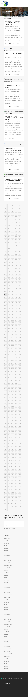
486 (9, 483)
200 (5, 320)
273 (16, 360)
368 (16, 415)
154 (20, 291)
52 (12, 234)
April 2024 (6, 607)
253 (16, 349)
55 (5, 237)
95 (5, 260)
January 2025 (7, 585)
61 (8, 240)
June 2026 (6, 543)
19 (19, 214)
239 (20, 340)
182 (12, 308)
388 (16, 426)
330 (5, 394)
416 (9, 443)
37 (12, 225)
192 (12, 314)
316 (9, 386)
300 (5, 377)
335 (5, 397)
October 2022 (7, 651)
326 (9, 392)
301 (9, 377)
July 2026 (6, 540)
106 (9, 265)
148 (16, 288)
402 (12, 435)
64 (19, 240)
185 (5, 311)
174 (20, 303)
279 (20, 363)
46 (9, 231)
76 (9, 248)
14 (19, 211)
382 (12, 423)
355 (5, 409)
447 (12, 460)
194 (20, 314)
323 (16, 389)
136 (9, 283)
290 (5, 372)
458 (16, 466)
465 (5, 472)
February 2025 (7, 582)
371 (9, 417)
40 (5, 228)
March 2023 (6, 639)
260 (5, 354)
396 (9, 432)
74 (19, 245)
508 (16, 495)
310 (5, 383)
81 (8, 251)
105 (5, 265)
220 (5, 331)
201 (9, 320)
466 (9, 472)
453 (16, 463)
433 (16, 452)
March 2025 (6, 580)
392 (12, 429)
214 (20, 326)
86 (9, 254)
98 (16, 260)
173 (16, 303)
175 (5, 306)
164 (20, 297)
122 (12, 274)
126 (9, 277)
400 (5, 435)
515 (5, 501)
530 (5, 509)
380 (5, 423)
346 (9, 403)
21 (8, 217)
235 (5, 340)
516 (9, 501)
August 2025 (7, 568)
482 (12, 480)
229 (20, 334)
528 (16, 506)
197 (12, 317)
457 (12, 466)
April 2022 (6, 666)
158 (16, 294)
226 (9, 334)
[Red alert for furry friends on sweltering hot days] (14, 175)
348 (16, 403)
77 (12, 248)
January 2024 (7, 614)
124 (20, 274)
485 (5, 483)
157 (12, 294)
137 (12, 283)
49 (19, 231)
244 (19, 343)
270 (5, 360)
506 (9, 495)
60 (5, 240)
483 (16, 480)
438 (16, 455)
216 (9, 329)
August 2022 (7, 656)
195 (5, 317)
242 (12, 343)
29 (19, 220)
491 (9, 486)
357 (12, 409)
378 (16, 420)
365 (5, 415)
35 (5, 225)
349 (19, 403)
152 (12, 291)
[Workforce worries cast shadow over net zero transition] (14, 17)
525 (5, 506)
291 (9, 372)
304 (19, 377)
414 (20, 440)
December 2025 (7, 558)
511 (9, 498)
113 (16, 268)
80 (5, 251)
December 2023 (7, 617)
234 (19, 337)
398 (16, 432)
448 (16, 460)
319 (20, 386)
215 (5, 329)
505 (5, 495)
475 (5, 478)
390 (5, 429)
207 (12, 323)
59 (19, 237)
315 (5, 386)
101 (9, 263)
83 (16, 251)
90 (5, 257)
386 (9, 426)
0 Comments (15, 43)
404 (19, 435)
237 (12, 340)
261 (9, 354)
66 (9, 243)
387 (12, 426)
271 (9, 360)
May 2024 (6, 604)
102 (12, 263)
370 (5, 417)
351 (9, 406)
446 (9, 460)
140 (5, 286)
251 (9, 349)
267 (12, 357)
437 (12, 455)
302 (12, 377)
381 (9, 423)
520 (5, 503)
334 (19, 394)
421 (9, 446)
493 (16, 486)
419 (20, 443)
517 (12, 501)
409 (19, 437)
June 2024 (6, 602)
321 (9, 389)
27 (12, 220)
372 (12, 417)
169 (20, 300)
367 (12, 415)
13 (16, 211)
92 (12, 257)
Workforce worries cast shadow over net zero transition (13, 22)
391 (9, 429)
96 (9, 260)
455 (5, 466)
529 (19, 506)
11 (8, 211)
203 (16, 320)
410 (5, 440)
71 (8, 245)
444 (19, 458)
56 (9, 237)
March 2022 (6, 668)
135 (5, 283)
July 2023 (6, 629)
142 (12, 286)
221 (9, 331)
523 (16, 503)
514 (20, 498)
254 (19, 349)
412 (12, 440)
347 (12, 403)
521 (9, 503)
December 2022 (7, 646)
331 (9, 394)
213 (16, 326)
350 (5, 406)
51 (8, 234)
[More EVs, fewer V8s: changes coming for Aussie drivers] (14, 112)
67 (12, 243)
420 (5, 446)
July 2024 (6, 599)
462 (12, 469)
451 (9, 463)
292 (12, 372)
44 (19, 228)
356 (9, 409)
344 (19, 400)
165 (5, 300)
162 (12, 297)
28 (16, 220)
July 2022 (6, 658)
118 (16, 271)
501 (9, 492)
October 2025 (7, 563)
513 (16, 498)
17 (12, 214)
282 (12, 366)
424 (19, 446)
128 (16, 277)
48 (16, 231)
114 (19, 268)
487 (12, 483)
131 (9, 280)
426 (9, 449)
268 (16, 357)
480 (5, 480)
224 (19, 331)
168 (16, 300)
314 (20, 383)
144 (20, 286)
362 (12, 412)
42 (12, 228)
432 (12, 452)
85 (5, 254)
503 (16, 492)
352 (12, 406)
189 (20, 311)
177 (12, 306)
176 (9, 306)
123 (16, 274)
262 (12, 354)
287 (12, 369)
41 (8, 228)
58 (16, 237)
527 (12, 506)
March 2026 (6, 550)
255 (5, 351)
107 (12, 265)
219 (20, 329)
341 (9, 400)
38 (16, 225)
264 (19, 354)
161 (9, 297)
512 (12, 498)
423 (16, 446)
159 (20, 294)
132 (12, 280)
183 (16, 308)
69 (19, 243)
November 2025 (7, 560)
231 (9, 337)
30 (5, 222)
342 (12, 400)
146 (9, 288)
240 (5, 343)
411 (9, 440)
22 (12, 217)
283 (16, 366)
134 (20, 280)
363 (16, 412)
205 (5, 323)
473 (16, 475)
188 (16, 311)
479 (19, 478)
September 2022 (8, 654)
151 (9, 291)
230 (5, 337)
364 (19, 412)
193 (16, 314)
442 (12, 458)
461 (9, 469)
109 (20, 265)
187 (12, 311)
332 (12, 394)
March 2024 (6, 609)
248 (16, 346)
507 (12, 495)
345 (5, 403)
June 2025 (6, 572)
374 (19, 417)
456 (9, 466)
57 (12, 237)
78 (16, 248)
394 (19, 429)
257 (12, 351)
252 (12, 349)
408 (16, 437)
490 (5, 486)
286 (9, 369)
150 (5, 291)
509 (19, 495)
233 (16, 337)
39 (19, 225)
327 (12, 392)
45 (5, 231)
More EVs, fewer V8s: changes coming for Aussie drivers (14, 118)
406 (9, 437)
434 (19, 452)
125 (5, 277)
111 (8, 268)
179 (20, 306)
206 (9, 323)
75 (5, 248)
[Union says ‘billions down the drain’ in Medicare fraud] (14, 49)
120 (5, 274)
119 (19, 271)
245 (5, 346)
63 (16, 240)
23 (16, 217)
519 (20, 501)
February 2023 (7, 641)
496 (9, 489)
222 (12, 331)
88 (16, 254)
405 (5, 437)
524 (19, 503)
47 (12, 231)
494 (19, 486)
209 (20, 323)
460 (5, 469)
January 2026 (7, 555)
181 (9, 308)
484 (19, 480)
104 (20, 263)
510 (5, 498)
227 (12, 334)
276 (9, 363)
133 (16, 280)
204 (19, 320)
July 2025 (6, 570)
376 (9, 420)
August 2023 (7, 627)
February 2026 (7, 553)
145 (5, 288)
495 (5, 489)
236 (9, 340)
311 (9, 383)
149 (20, 288)
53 (16, 234)
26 (9, 220)
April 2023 (6, 636)
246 (9, 346)
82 (12, 251)
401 (9, 435)
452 (12, 463)
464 (19, 469)
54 (19, 234)
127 (12, 277)
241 (9, 343)
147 (12, 288)
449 (19, 460)
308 (16, 380)
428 (16, 449)
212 (12, 326)
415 (5, 443)
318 (16, 386)
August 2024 (7, 597)
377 (12, 420)
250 (5, 349)
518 (16, 501)
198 (16, 317)
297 (12, 374)
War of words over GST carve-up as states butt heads (13, 85)
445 (5, 460)
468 (16, 472)
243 (16, 343)
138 (16, 283)
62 (12, 240)
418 (16, 443)
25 (5, 220)
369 (20, 415)
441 (9, 458)
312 (12, 383)
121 (9, 274)
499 (19, 489)
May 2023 (6, 634)
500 (5, 492)
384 (19, 423)
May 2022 (6, 663)
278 (16, 363)
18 (16, 214)
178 (16, 306)
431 (9, 452)
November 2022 (7, 649)
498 (16, 489)
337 (12, 397)
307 (12, 380)
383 (16, 423)
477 (12, 478)
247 (12, 346)
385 (5, 426)
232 (12, 337)
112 (12, 268)
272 (12, 360)
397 (12, 432)
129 (20, 277)
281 (9, 366)
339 (20, 397)
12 (12, 211)
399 (20, 432)
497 (12, 489)
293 (16, 372)
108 (16, 265)
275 (5, 363)
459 (19, 466)
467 (12, 472)
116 (9, 271)
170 (5, 303)
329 (20, 392)
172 (12, 303)
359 (19, 409)
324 (19, 389)
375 (5, 420)
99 (19, 260)
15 (5, 214)
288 (16, 369)
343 (16, 400)
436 (9, 455)
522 (12, 503)
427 (12, 449)
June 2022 (6, 661)
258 (16, 351)
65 (5, 243)
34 (19, 222)
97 (12, 260)
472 (12, 475)
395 (5, 432)
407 (12, 437)
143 (16, 286)
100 (5, 263)
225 (5, 334)
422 (12, 446)
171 (9, 303)
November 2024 (7, 590)
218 (16, 329)
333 (16, 394)
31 (8, 222)
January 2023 (7, 644)
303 (16, 377)
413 (16, 440)
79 (19, 248)
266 (9, 357)
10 (5, 211)
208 (16, 323)
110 (5, 268)
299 (20, 374)
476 (9, 478)
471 (9, 475)
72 (12, 245)
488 (16, 483)
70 (5, 245)
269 (20, 357)
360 (5, 412)
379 (20, 420)
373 (16, 417)
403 (16, 435)
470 (5, 475)
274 (19, 360)
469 (19, 472)
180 (5, 308)
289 (20, 369)
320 (5, 389)
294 (19, 372)
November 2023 (7, 619)
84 (19, 251)
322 (12, 389)
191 (9, 314)
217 (12, 329)
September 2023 (8, 624)
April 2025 (6, 577)
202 (12, 320)
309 (20, 380)
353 (16, 406)
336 (9, 397)
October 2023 (7, 622)
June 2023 (6, 631)
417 (12, 443)
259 (19, 351)
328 (16, 392)
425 (5, 449)
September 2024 (8, 595)
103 (16, 263)
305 (5, 380)
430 (5, 452)
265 (5, 357)
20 (5, 217)
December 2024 (8, 587)
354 (19, 406)
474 (19, 475)
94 (19, 257)
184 (20, 308)
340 (5, 400)
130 (5, 280)
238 (16, 340)
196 (9, 317)
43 (16, 228)
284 (19, 366)
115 (5, 271)
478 (16, 478)
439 (19, 455)
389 (20, 426)
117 (12, 271)
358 (16, 409)
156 (9, 294)
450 (5, 463)
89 (19, 254)
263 (16, 354)
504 (19, 492)
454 (19, 463)
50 (5, 234)
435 (5, 455)
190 (5, 314)
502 (12, 492)
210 (5, 326)
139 (20, 283)
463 (16, 469)
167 (12, 300)
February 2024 (7, 612)
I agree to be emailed (10, 528)
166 (9, 300)
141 (9, 286)
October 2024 (7, 592)
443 (16, 458)
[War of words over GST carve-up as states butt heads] (14, 80)
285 (5, 369)
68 (16, 243)
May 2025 (6, 575)
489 (19, 483)
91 (8, 257)
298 (16, 374)
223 (16, 331)
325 (5, 392)
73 (16, 245)
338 (16, 397)
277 (12, 363)
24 (19, 217)
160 (5, 297)
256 (9, 351)
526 (9, 506)
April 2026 (6, 548)
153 (16, 291)
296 (9, 374)
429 (19, 449)
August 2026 (7, 538)
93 (16, 257)
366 (9, 415)
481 (9, 480)
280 (5, 366)
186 (9, 311)
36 (9, 225)
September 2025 (8, 565)
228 (16, 334)
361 (9, 412)
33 (16, 222)
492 (12, 486)
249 (19, 346)
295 (5, 374)
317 (12, 386)
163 (16, 297)
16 (8, 214)
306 (9, 380)
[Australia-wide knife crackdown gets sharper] (14, 145)
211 (9, 326)
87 (12, 254)
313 (16, 383)
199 (20, 317)
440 (5, 458)
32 (12, 222)
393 (16, 429)
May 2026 (6, 545)
